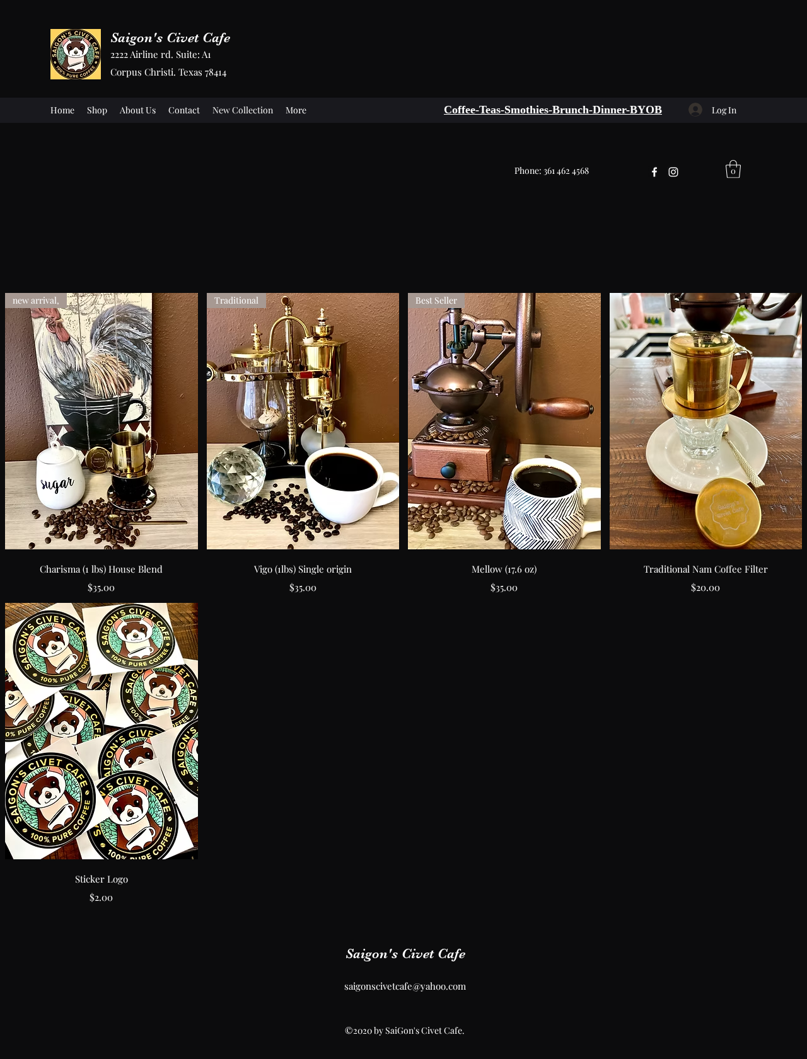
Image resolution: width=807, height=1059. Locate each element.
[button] (733, 169)
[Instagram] (673, 172)
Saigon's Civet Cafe (170, 37)
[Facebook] (654, 172)
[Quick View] (706, 421)
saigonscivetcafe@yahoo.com (405, 986)
